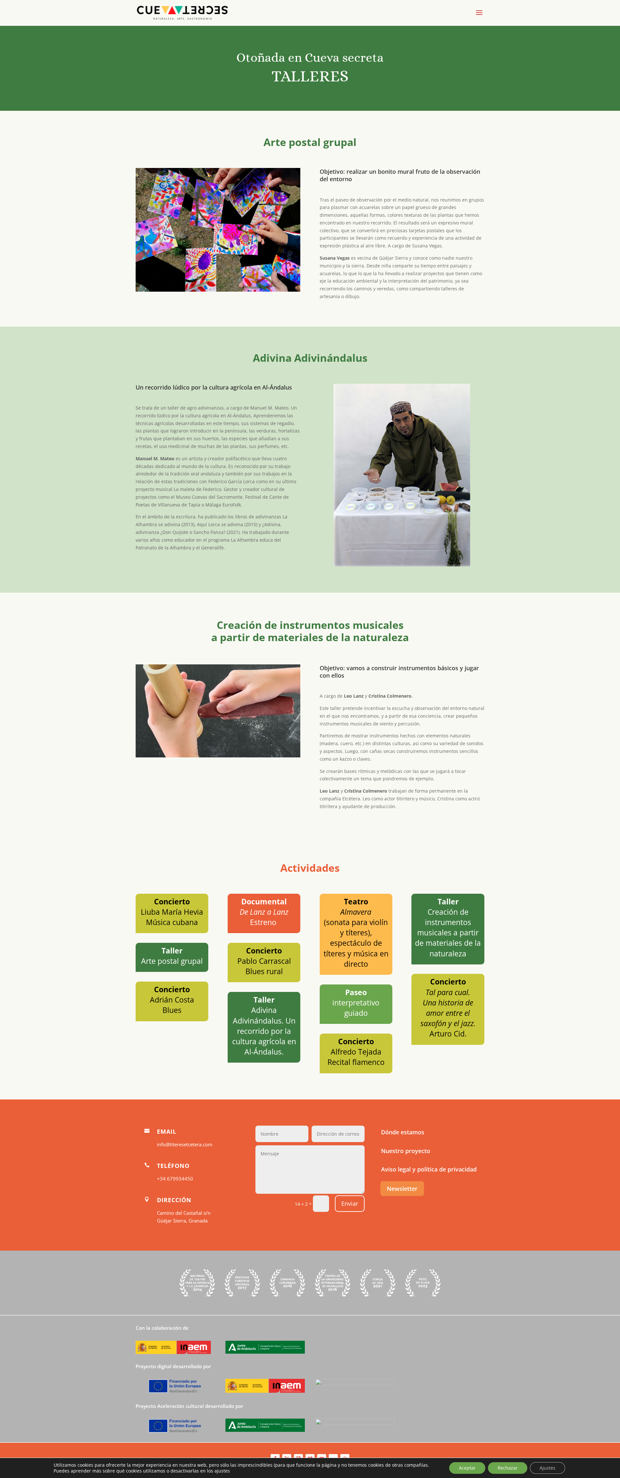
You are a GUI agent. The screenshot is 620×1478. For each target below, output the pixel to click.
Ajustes (547, 1468)
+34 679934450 (175, 1178)
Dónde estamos (402, 1132)
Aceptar (467, 1468)
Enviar (349, 1203)
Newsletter (402, 1188)
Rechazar (508, 1468)
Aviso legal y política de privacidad (429, 1169)
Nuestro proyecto (405, 1151)
